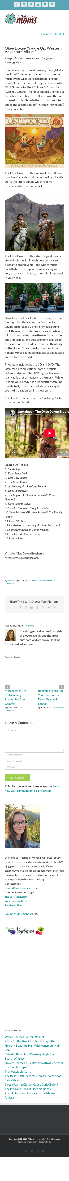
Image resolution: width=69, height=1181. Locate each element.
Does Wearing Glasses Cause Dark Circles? (31, 1084)
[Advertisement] (34, 987)
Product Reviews (45, 580)
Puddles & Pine (13, 905)
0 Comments (59, 707)
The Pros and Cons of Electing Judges (28, 1089)
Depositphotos (45, 1142)
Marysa (10, 580)
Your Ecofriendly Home (17, 900)
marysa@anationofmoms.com (21, 887)
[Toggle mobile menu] (62, 15)
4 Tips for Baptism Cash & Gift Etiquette (30, 1041)
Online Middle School (18, 914)
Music (34, 580)
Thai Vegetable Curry (18, 1071)
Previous (46, 34)
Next (58, 34)
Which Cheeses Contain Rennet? (25, 1037)
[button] (7, 687)
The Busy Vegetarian (16, 896)
